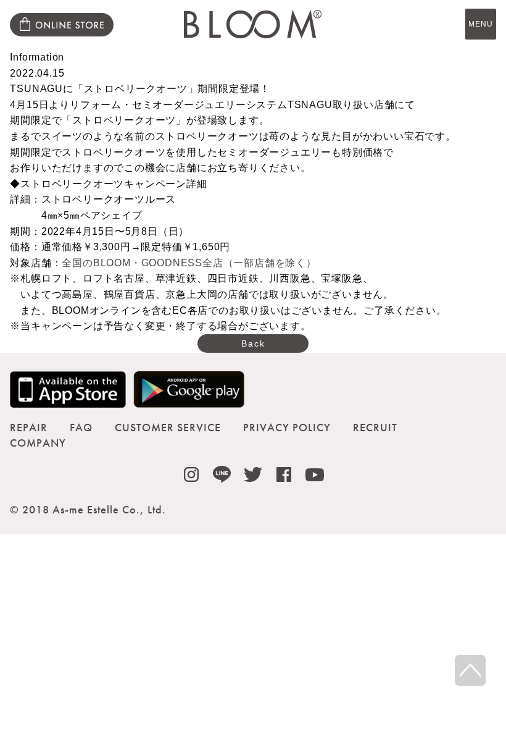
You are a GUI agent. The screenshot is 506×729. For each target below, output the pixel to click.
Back (253, 343)
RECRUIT (375, 427)
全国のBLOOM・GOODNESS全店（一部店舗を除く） (189, 263)
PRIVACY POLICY (287, 427)
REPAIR (29, 427)
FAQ (81, 427)
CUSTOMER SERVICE (168, 427)
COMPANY (38, 443)
